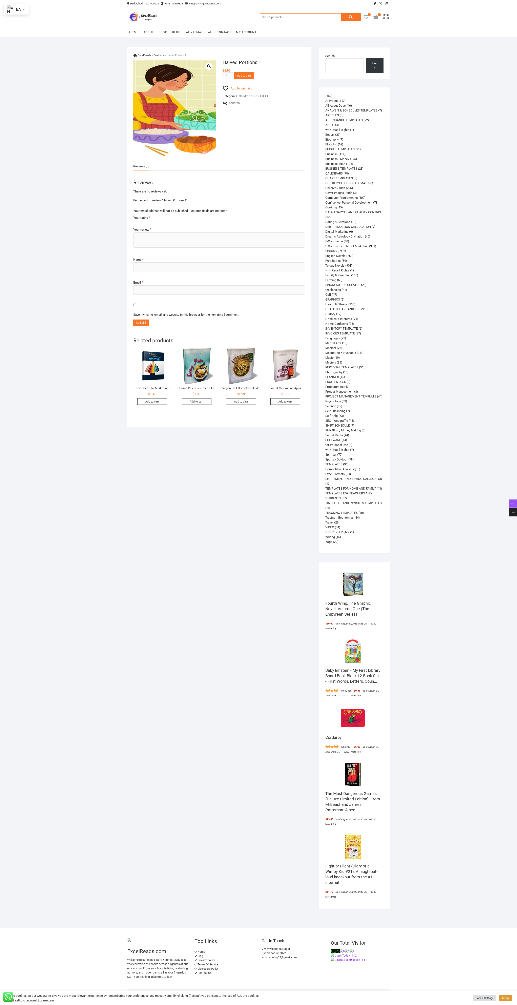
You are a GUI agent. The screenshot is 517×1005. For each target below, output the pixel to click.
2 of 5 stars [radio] (138, 221)
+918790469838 (173, 3)
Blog (176, 32)
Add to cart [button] (152, 401)
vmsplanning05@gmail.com (205, 3)
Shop (163, 32)
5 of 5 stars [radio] (150, 221)
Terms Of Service (207, 964)
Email (138, 282)
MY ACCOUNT (246, 32)
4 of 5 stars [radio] (146, 221)
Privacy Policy (206, 960)
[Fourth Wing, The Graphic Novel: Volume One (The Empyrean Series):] (353, 584)
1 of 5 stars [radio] (134, 221)
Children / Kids (249, 96)
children (234, 103)
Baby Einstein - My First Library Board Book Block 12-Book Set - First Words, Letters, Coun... (352, 676)
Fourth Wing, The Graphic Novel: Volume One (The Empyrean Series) (348, 609)
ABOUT (148, 32)
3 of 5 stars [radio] (142, 221)
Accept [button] (505, 998)
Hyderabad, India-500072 (144, 3)
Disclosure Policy (208, 968)
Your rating (141, 218)
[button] (209, 66)
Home (201, 951)
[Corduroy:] (353, 718)
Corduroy (333, 737)
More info (330, 628)
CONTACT (224, 32)
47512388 (346, 690)
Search (351, 17)
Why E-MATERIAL (199, 32)
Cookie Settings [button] (485, 998)
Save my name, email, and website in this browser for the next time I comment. (186, 314)
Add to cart (244, 75)
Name (138, 259)
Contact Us (204, 973)
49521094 (346, 746)
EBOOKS (265, 96)
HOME (134, 32)
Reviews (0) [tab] (141, 166)
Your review (142, 229)
